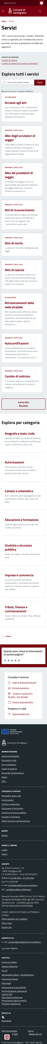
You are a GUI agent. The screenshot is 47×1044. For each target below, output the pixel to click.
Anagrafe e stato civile (14, 130)
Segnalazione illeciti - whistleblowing (18, 974)
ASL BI (4, 970)
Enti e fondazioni (9, 764)
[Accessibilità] (7, 1037)
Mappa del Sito (35, 1034)
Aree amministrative (10, 756)
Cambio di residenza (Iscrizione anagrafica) (20, 63)
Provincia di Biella (9, 962)
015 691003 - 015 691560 (22, 878)
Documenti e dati (9, 760)
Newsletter (6, 1020)
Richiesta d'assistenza (11, 1003)
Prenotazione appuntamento (14, 1000)
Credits (15, 1034)
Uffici (4, 781)
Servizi (31, 1030)
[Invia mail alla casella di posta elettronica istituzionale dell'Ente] (23, 885)
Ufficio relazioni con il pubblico (14, 918)
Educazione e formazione (12, 808)
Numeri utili (6, 927)
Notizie (5, 835)
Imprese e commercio (11, 816)
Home (4, 21)
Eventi (4, 854)
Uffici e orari (7, 923)
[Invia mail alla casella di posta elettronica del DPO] (24, 942)
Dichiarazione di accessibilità (14, 987)
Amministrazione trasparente (14, 991)
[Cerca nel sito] (39, 11)
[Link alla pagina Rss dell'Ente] (3, 1017)
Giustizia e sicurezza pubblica (14, 812)
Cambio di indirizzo (9, 60)
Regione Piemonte (10, 3)
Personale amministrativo (13, 773)
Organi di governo (9, 768)
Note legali (6, 983)
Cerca (39, 82)
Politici (4, 777)
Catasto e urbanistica (11, 804)
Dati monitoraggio (9, 1030)
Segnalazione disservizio (12, 997)
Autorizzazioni (10, 97)
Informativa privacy (10, 979)
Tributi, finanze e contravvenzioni (16, 821)
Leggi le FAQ (7, 994)
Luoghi (4, 849)
